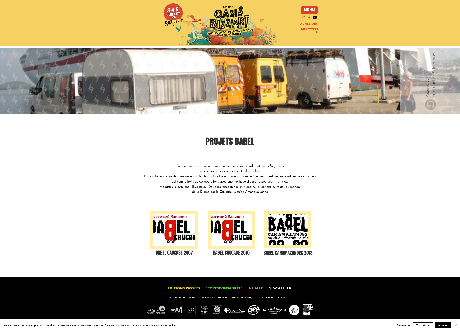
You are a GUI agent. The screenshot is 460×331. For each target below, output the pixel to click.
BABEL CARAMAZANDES (284, 252)
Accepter (443, 325)
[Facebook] (309, 17)
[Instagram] (303, 17)
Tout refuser (423, 325)
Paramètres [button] (403, 325)
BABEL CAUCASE (170, 252)
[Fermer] (456, 325)
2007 (188, 252)
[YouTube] (315, 17)
